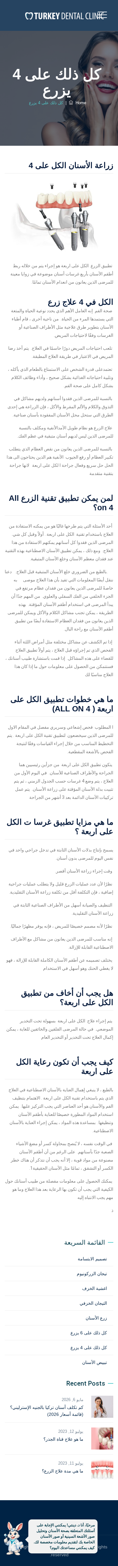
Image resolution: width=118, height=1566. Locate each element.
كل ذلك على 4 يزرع (88, 1347)
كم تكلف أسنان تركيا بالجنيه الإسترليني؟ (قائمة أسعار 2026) (46, 1411)
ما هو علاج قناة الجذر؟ (63, 1439)
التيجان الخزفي (93, 1303)
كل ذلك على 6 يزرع (88, 1332)
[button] (13, 1540)
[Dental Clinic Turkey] (64, 15)
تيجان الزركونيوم (92, 1273)
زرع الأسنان (96, 1317)
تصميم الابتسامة (92, 1258)
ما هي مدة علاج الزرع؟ (62, 1470)
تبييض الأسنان (94, 1362)
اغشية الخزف (94, 1288)
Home (79, 102)
